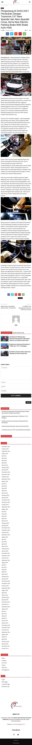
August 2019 (5, 609)
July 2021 (4, 565)
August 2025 (5, 453)
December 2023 (6, 500)
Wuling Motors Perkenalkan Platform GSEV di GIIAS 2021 (8, 307)
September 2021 (6, 560)
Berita (2, 8)
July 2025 (4, 456)
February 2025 (5, 467)
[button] (30, 2)
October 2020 (5, 586)
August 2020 (5, 590)
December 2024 (6, 472)
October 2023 (5, 504)
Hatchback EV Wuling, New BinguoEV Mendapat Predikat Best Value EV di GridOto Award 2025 (19, 338)
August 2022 (5, 537)
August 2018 (5, 634)
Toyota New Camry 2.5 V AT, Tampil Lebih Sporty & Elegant (16, 429)
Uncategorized (5, 670)
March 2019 (5, 620)
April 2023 (4, 518)
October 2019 (5, 604)
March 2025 (5, 465)
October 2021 (5, 558)
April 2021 (4, 572)
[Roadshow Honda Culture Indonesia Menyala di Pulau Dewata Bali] (5, 353)
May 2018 (4, 637)
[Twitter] (18, 734)
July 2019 (4, 611)
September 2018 (6, 632)
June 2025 (4, 458)
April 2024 (4, 490)
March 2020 (5, 595)
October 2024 (5, 476)
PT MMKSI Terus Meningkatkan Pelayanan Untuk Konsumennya (25, 308)
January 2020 (5, 599)
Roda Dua (4, 667)
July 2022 (4, 539)
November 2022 (6, 530)
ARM (3, 30)
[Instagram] (13, 734)
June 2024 (4, 486)
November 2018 (6, 627)
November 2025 (6, 446)
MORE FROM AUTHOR (18, 332)
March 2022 (5, 546)
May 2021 (4, 569)
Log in (3, 679)
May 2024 (4, 488)
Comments (6, 684)
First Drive (4, 663)
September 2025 (6, 451)
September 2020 (6, 588)
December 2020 (6, 581)
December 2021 (6, 553)
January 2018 (5, 644)
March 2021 (5, 574)
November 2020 (6, 583)
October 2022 (5, 532)
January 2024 (5, 497)
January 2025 (5, 469)
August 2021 (5, 562)
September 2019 (6, 606)
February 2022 (5, 548)
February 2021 (5, 576)
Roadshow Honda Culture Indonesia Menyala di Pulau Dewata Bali (15, 421)
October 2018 (5, 630)
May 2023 (4, 516)
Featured (4, 660)
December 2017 (6, 646)
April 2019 (4, 618)
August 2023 (5, 509)
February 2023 (5, 523)
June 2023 (4, 514)
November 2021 (6, 555)
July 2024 (4, 483)
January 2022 (5, 551)
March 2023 (5, 521)
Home (2, 5)
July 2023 (4, 511)
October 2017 (5, 648)
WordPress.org (5, 686)
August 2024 (5, 481)
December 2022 (6, 528)
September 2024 (6, 479)
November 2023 (6, 502)
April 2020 (4, 592)
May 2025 (4, 460)
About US (16, 740)
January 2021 (5, 579)
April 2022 (4, 544)
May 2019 (4, 616)
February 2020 (5, 597)
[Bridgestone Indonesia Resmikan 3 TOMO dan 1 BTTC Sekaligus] (5, 346)
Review (3, 665)
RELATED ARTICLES (6, 332)
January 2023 (5, 525)
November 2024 (6, 474)
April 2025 (4, 463)
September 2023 (6, 507)
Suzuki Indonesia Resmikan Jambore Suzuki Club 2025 (15, 426)
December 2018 (6, 625)
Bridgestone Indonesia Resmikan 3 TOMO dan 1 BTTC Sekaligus (15, 417)
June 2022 (4, 541)
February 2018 (5, 641)
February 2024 (5, 495)
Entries (4, 682)
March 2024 (5, 493)
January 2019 (5, 623)
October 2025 (5, 449)
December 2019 (6, 602)
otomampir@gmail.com (19, 724)
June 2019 (4, 613)
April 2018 (4, 639)
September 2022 (6, 534)
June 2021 (4, 567)
